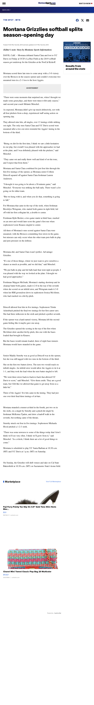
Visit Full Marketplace (53, 481)
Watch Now (85, 3)
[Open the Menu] (4, 3)
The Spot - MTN (11, 20)
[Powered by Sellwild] (57, 613)
